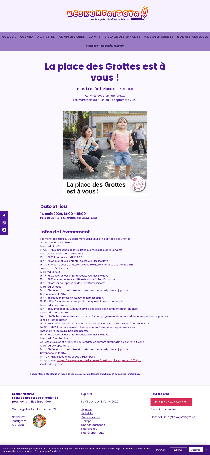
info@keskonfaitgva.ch (179, 417)
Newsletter (19, 417)
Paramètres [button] (162, 450)
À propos (18, 425)
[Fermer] (206, 450)
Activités (87, 413)
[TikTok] (4, 230)
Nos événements (92, 433)
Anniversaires (90, 417)
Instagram (19, 421)
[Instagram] (4, 223)
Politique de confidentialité (47, 451)
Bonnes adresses (93, 425)
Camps (86, 421)
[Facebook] (4, 216)
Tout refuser (178, 450)
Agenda (86, 409)
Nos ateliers (89, 429)
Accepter (195, 450)
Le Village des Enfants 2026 (99, 401)
